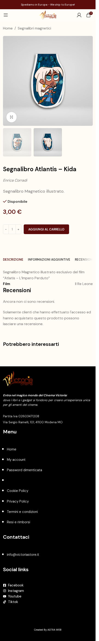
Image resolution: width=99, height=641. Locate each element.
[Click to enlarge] (11, 117)
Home (8, 28)
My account (16, 459)
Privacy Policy (18, 501)
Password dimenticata (24, 470)
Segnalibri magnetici (34, 28)
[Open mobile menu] (5, 15)
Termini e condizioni (22, 511)
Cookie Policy (17, 490)
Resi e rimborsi (18, 522)
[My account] (79, 15)
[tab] (13, 260)
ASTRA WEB (54, 629)
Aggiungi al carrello (46, 229)
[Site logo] (47, 14)
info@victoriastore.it (23, 554)
